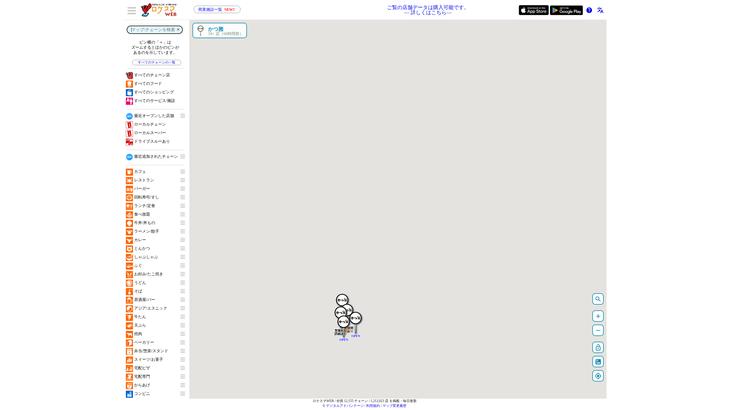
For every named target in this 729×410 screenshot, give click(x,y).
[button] (356, 320)
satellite (598, 361)
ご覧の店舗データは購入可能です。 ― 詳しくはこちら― (428, 10)
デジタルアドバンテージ (345, 406)
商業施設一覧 (216, 9)
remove (598, 330)
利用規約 (373, 406)
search (598, 299)
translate (600, 10)
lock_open (598, 347)
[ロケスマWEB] (161, 10)
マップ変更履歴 (394, 406)
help (589, 10)
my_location (598, 376)
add (598, 316)
